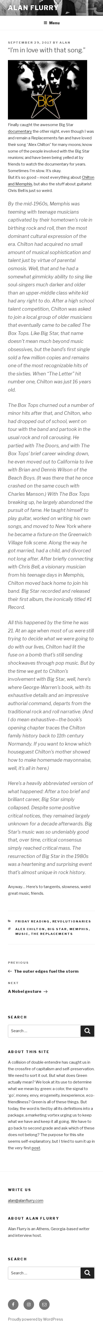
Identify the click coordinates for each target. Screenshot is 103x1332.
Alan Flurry (33, 8)
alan (65, 42)
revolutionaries (71, 921)
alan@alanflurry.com (25, 1200)
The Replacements (52, 934)
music (22, 934)
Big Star (57, 929)
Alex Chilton (30, 929)
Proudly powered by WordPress (35, 1319)
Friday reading (32, 921)
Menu (54, 23)
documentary (20, 131)
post (36, 1148)
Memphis (79, 929)
